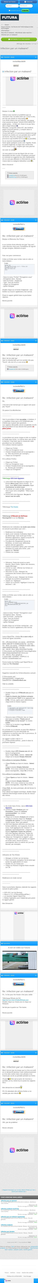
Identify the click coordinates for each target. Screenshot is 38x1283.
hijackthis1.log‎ (12, 177)
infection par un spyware (9, 1200)
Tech (12, 1246)
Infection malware (7, 1225)
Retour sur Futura (9, 2)
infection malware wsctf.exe (10, 1209)
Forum (7, 25)
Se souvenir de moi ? (15, 10)
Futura (7, 1272)
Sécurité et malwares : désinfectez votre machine (16, 32)
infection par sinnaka (7, 1231)
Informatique (5, 30)
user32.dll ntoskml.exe (18, 1191)
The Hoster (14, 507)
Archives (12, 1272)
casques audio (18, 1249)
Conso (18, 1272)
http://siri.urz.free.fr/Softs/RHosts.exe (15, 1000)
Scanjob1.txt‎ (12, 369)
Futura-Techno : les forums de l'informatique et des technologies (17, 27)
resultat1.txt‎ (12, 175)
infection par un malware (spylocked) (13, 1217)
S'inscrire (28, 2)
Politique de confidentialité (14, 1276)
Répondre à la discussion (19, 39)
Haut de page (27, 1276)
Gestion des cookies (27, 1272)
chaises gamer (27, 1249)
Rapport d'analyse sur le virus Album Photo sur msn (19, 1190)
